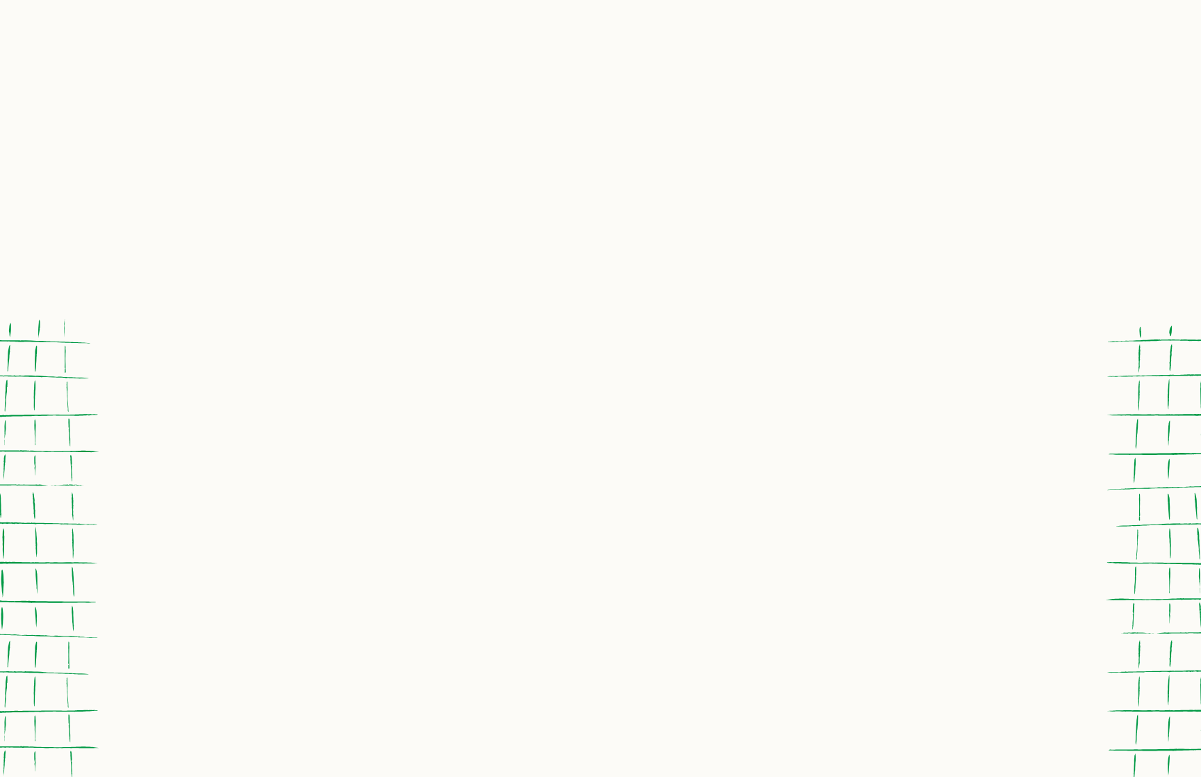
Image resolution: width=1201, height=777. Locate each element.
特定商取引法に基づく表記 (725, 306)
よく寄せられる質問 (459, 306)
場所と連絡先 (178, 129)
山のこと (487, 141)
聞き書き (643, 160)
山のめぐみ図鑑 (256, 141)
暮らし (513, 160)
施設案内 (782, 160)
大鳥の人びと (334, 129)
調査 (609, 141)
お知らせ (412, 106)
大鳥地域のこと (373, 141)
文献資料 (834, 141)
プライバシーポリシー (584, 306)
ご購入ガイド (354, 306)
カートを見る (846, 306)
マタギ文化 (982, 141)
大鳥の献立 (295, 118)
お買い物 (217, 106)
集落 (713, 141)
